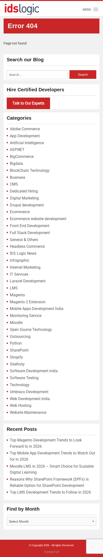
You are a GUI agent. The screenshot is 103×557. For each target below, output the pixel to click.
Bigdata (16, 163)
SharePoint (19, 350)
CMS (14, 184)
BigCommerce (22, 156)
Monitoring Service (25, 315)
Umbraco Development (29, 392)
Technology (19, 385)
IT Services (19, 274)
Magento (17, 295)
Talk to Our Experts (28, 103)
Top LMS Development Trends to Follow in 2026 (50, 492)
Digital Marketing (24, 198)
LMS (14, 288)
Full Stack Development (30, 232)
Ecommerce (20, 212)
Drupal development (27, 205)
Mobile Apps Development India (36, 308)
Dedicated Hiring (24, 191)
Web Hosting (20, 405)
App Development (25, 136)
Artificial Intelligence (27, 143)
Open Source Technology (31, 329)
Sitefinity (17, 364)
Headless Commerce (27, 246)
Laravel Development (28, 281)
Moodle (16, 322)
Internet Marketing (25, 267)
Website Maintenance (28, 412)
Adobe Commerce (25, 129)
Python (16, 343)
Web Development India (30, 398)
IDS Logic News (23, 253)
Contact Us (51, 552)
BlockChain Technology (30, 170)
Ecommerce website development (38, 219)
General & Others (24, 239)
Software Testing (24, 378)
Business (17, 177)
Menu (87, 9)
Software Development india (34, 371)
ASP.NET (17, 149)
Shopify (16, 357)
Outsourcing (20, 336)
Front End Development (29, 225)
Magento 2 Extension (28, 302)
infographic (19, 260)
